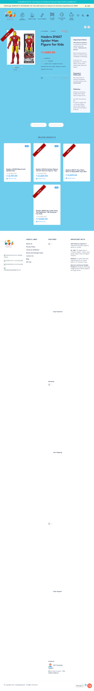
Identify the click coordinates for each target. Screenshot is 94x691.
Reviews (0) (56, 125)
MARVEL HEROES (61, 66)
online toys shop (47, 69)
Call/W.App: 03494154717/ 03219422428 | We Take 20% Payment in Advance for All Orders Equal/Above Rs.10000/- (41, 6)
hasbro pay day (57, 63)
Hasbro (53, 31)
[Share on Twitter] (61, 78)
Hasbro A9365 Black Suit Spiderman (15, 170)
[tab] (38, 125)
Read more (42, 178)
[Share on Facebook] (58, 78)
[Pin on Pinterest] (63, 78)
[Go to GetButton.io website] (90, 689)
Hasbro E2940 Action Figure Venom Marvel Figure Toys (47, 170)
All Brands (44, 31)
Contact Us (30, 256)
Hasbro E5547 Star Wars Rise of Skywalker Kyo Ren (76, 170)
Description (38, 125)
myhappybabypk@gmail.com (12, 270)
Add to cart (12, 178)
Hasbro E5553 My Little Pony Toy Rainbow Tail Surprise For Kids (47, 212)
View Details (77, 83)
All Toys (28, 262)
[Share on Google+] (66, 78)
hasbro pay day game (48, 66)
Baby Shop (48, 63)
